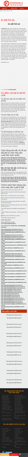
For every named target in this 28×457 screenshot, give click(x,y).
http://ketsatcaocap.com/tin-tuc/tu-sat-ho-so (12, 255)
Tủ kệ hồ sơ (17, 447)
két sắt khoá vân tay (6, 180)
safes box (3, 157)
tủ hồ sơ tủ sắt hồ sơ (6, 121)
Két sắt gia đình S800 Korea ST (14, 336)
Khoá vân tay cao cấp (20, 418)
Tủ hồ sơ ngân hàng (6, 440)
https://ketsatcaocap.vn (10, 223)
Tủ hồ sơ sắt (5, 431)
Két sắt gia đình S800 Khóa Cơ (14, 373)
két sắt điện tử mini (16, 180)
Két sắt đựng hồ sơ (6, 415)
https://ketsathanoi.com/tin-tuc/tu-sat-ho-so (12, 235)
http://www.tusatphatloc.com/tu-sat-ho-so (11, 291)
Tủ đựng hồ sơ (18, 437)
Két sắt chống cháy (19, 407)
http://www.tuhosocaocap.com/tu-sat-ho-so (12, 292)
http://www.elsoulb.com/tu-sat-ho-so (10, 293)
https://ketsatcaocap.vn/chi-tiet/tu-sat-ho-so (12, 229)
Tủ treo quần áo (18, 433)
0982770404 (14, 454)
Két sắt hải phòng (19, 395)
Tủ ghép (4, 434)
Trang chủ (5, 454)
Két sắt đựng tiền (6, 401)
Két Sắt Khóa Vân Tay (20, 411)
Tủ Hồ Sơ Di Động (6, 444)
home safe (3, 227)
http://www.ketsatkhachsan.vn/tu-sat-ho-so (11, 301)
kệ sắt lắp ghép (21, 225)
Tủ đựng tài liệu (5, 437)
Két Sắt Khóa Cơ (18, 410)
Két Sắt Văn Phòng (6, 412)
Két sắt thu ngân (6, 408)
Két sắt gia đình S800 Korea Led (14, 364)
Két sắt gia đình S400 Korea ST (14, 345)
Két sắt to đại (5, 404)
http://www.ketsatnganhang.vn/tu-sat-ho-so (12, 285)
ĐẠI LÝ (22, 8)
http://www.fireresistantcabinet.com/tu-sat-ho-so (13, 288)
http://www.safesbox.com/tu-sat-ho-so (10, 296)
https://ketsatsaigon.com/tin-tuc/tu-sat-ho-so (12, 238)
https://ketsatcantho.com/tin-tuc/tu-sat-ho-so (12, 230)
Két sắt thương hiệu (6, 407)
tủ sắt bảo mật (16, 177)
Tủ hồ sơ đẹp (5, 428)
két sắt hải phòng (13, 181)
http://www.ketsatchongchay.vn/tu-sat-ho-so (12, 302)
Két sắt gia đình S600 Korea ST (14, 318)
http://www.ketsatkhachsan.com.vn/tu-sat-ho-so (13, 299)
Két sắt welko (18, 401)
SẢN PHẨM (14, 8)
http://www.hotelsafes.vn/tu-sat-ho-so (10, 295)
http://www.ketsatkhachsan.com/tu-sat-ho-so (12, 298)
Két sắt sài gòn (5, 395)
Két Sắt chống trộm (6, 418)
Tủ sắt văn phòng (6, 430)
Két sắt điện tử (5, 400)
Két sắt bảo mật (5, 405)
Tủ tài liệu (17, 430)
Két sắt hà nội (18, 400)
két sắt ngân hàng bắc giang (14, 159)
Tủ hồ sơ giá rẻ (5, 438)
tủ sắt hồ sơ (22, 142)
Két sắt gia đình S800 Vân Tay (14, 355)
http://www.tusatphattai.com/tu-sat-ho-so (11, 289)
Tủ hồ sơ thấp (18, 428)
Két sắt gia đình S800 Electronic (14, 382)
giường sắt (6, 181)
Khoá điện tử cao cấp (7, 420)
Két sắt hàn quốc (6, 402)
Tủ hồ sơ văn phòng (19, 438)
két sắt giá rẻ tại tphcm (10, 160)
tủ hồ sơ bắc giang (11, 157)
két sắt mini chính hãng (7, 177)
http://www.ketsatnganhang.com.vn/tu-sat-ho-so (13, 286)
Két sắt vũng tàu (6, 398)
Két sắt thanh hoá (19, 398)
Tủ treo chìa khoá (19, 431)
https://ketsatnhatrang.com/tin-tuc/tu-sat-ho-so (12, 236)
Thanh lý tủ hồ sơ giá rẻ (7, 441)
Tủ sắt (16, 435)
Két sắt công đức (19, 408)
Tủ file (3, 435)
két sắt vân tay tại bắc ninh (10, 162)
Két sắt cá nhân (18, 405)
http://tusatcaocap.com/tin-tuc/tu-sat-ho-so (11, 253)
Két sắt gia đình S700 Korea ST (14, 327)
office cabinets (10, 178)
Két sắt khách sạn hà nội (20, 397)
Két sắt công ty (18, 404)
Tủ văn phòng (18, 440)
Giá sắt (4, 433)
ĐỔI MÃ (5, 8)
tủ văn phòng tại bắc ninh (12, 163)
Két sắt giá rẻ (18, 402)
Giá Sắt (4, 447)
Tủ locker (17, 434)
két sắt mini (14, 225)
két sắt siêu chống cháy (20, 178)
